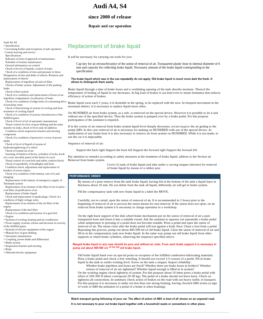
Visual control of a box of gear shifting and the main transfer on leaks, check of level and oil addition (33, 126)
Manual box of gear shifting (21, 232)
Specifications (13, 55)
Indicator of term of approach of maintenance (30, 58)
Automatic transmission (18, 236)
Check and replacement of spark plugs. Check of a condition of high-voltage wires (32, 198)
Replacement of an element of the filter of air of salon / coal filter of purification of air (34, 188)
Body (9, 249)
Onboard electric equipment (21, 252)
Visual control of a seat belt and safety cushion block (34, 160)
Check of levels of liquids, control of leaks (28, 68)
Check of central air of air (19, 150)
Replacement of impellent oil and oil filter (28, 81)
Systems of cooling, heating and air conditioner (32, 219)
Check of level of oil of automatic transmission (31, 121)
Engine (10, 216)
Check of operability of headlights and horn (29, 163)
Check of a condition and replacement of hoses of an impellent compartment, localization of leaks (33, 96)
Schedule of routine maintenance (23, 62)
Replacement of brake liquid (21, 193)
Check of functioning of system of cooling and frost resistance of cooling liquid (33, 109)
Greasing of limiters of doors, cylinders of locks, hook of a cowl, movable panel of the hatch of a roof (34, 155)
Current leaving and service (20, 52)
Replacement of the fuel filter (21, 209)
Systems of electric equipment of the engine (30, 229)
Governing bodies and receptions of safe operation (33, 48)
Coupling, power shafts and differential (27, 239)
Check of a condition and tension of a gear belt (31, 213)
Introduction (13, 45)
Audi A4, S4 (10, 42)
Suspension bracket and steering (23, 245)
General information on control (22, 65)
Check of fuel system (17, 91)
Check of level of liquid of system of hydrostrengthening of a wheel (24, 146)
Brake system (13, 242)
